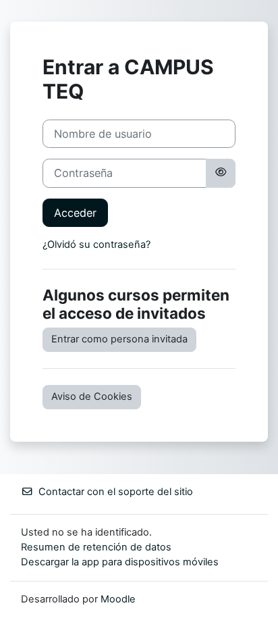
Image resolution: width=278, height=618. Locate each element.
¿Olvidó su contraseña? (96, 244)
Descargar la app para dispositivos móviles (120, 562)
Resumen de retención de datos (96, 547)
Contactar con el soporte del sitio (115, 492)
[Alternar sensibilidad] (220, 173)
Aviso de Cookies (91, 396)
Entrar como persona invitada (119, 339)
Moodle (118, 599)
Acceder (75, 213)
